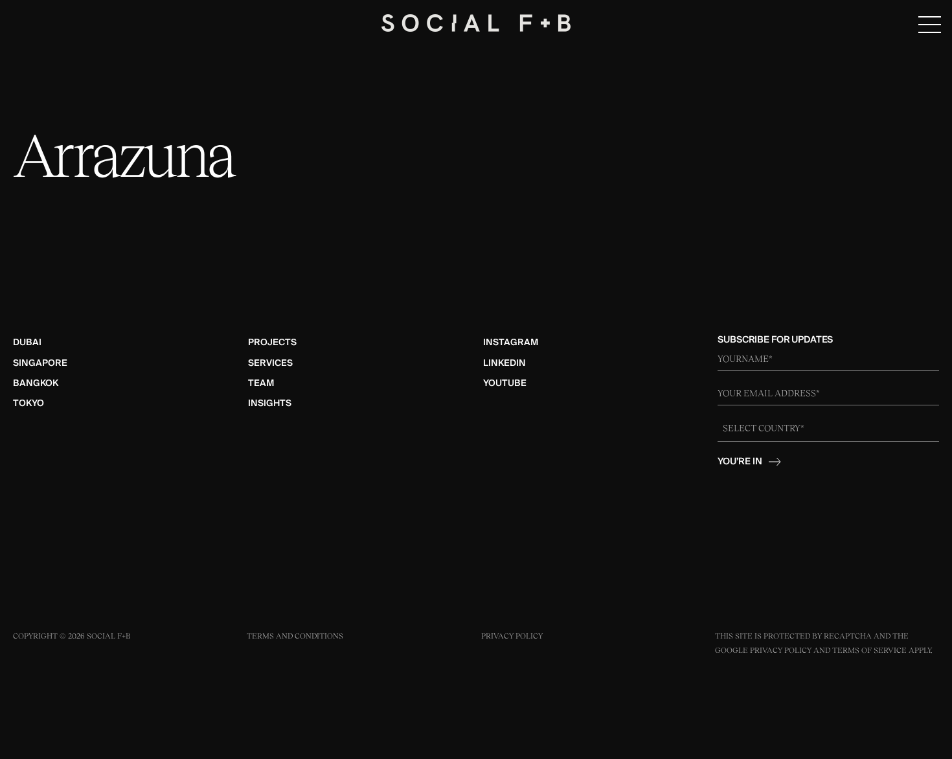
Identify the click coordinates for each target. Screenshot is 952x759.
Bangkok (35, 383)
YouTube (505, 383)
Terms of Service (869, 650)
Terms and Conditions (295, 635)
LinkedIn (504, 363)
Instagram (510, 342)
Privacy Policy (512, 635)
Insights (269, 403)
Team (261, 383)
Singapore (40, 363)
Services (270, 363)
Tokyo (28, 403)
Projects (272, 342)
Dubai (27, 342)
